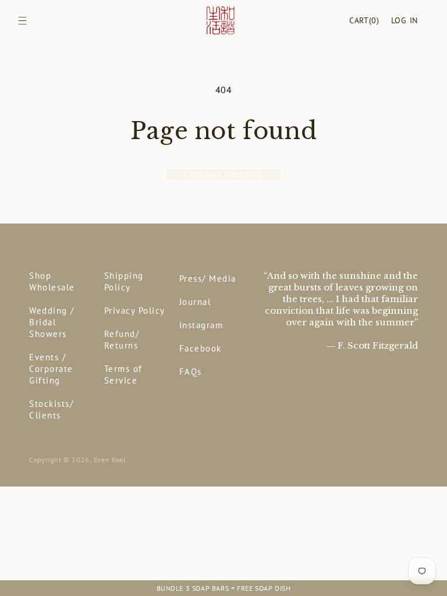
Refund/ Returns (122, 339)
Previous (22, 588)
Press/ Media (207, 278)
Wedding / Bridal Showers (51, 322)
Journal (195, 301)
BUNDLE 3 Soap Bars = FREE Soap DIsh (224, 588)
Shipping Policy (124, 281)
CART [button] (364, 20)
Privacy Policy (134, 310)
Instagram (201, 325)
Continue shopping (223, 174)
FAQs (190, 371)
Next (425, 588)
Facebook (200, 348)
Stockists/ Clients (51, 409)
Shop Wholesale (52, 281)
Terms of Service (123, 374)
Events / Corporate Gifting (51, 369)
